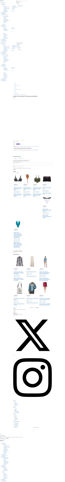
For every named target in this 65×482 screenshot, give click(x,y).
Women (38, 146)
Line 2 (12, 70)
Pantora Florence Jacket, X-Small (32, 298)
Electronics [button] (4, 45)
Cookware (16, 408)
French (20, 49)
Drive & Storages (6, 19)
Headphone (4, 22)
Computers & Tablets (6, 16)
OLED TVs (16, 406)
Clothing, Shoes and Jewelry (22, 146)
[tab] (15, 148)
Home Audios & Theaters (6, 6)
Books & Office (3, 39)
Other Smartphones (6, 30)
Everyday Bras (27, 146)
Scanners (16, 403)
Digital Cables (14, 6)
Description (15, 148)
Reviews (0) (25, 148)
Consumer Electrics (4, 443)
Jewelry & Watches (4, 53)
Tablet (15, 417)
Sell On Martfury (18, 44)
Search (17, 2)
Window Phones (6, 29)
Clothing (18, 146)
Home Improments (4, 40)
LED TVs (15, 405)
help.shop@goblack (17, 141)
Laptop (5, 17)
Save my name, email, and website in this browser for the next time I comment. (22, 168)
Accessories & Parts (5, 450)
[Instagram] (32, 399)
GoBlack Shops (1, 1)
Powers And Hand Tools (17, 412)
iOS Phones (5, 28)
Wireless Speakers (6, 10)
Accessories (5, 38)
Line (12, 29)
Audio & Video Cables (15, 7)
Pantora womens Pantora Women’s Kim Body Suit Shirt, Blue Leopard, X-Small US (44, 272)
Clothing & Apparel (4, 51)
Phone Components (6, 77)
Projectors (16, 402)
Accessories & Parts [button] (14, 45)
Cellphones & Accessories (7, 8)
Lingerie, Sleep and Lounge (34, 146)
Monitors (5, 57)
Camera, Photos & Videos (7, 47)
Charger (14, 8)
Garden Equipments (17, 411)
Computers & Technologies (5, 457)
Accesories (5, 61)
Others (5, 36)
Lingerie (30, 146)
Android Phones (5, 68)
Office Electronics (6, 11)
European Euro (19, 47)
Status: (14, 142)
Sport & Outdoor (3, 65)
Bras (16, 146)
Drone (15, 420)
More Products (29, 148)
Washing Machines (17, 426)
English (18, 48)
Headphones (5, 9)
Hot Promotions (3, 43)
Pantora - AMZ (30, 273)
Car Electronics (16, 424)
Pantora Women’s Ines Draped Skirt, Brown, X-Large (27, 188)
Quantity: (14, 143)
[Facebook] (13, 315)
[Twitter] (32, 354)
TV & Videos (5, 7)
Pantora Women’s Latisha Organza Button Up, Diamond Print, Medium (19, 272)
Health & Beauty (3, 13)
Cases (4, 34)
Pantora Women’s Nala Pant (31, 271)
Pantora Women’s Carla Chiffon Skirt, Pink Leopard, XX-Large (44, 299)
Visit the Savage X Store (20, 158)
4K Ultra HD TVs (16, 404)
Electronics (4, 444)
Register (21, 6)
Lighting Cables (5, 74)
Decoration (16, 409)
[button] (21, 144)
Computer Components (6, 59)
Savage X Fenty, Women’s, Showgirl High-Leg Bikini (47, 210)
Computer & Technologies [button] (5, 55)
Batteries (14, 47)
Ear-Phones (5, 37)
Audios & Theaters (17, 423)
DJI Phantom (13, 9)
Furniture (16, 410)
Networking (5, 18)
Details (23, 140)
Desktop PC (16, 415)
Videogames (5, 49)
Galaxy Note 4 (13, 27)
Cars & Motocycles (4, 79)
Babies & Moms (3, 25)
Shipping (19, 148)
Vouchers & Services (4, 41)
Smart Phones (4, 467)
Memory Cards (5, 35)
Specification (21, 148)
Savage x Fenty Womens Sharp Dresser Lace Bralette (18, 188)
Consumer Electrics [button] (4, 4)
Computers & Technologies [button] (5, 14)
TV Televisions (16, 425)
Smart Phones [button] (4, 27)
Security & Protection (6, 20)
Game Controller (16, 418)
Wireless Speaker (16, 419)
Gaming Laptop (5, 21)
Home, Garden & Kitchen (4, 12)
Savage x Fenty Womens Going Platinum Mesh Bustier (37, 188)
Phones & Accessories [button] (4, 26)
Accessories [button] (4, 72)
